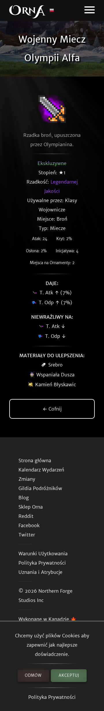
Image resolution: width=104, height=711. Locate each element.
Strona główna (34, 460)
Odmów (33, 675)
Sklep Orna (30, 507)
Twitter (26, 535)
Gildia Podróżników (40, 488)
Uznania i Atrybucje (40, 572)
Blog (23, 497)
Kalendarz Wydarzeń (41, 470)
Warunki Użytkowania (43, 553)
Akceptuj (69, 675)
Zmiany (26, 479)
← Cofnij (52, 409)
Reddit (26, 516)
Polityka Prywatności (52, 697)
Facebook (29, 525)
